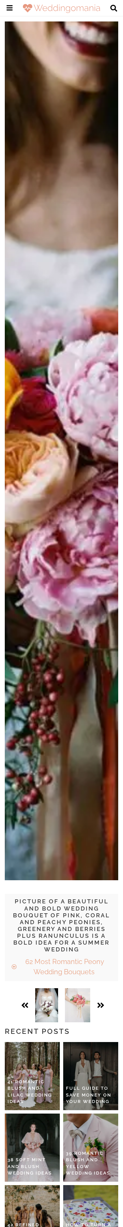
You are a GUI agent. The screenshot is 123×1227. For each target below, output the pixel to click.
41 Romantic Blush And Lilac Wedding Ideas (30, 1091)
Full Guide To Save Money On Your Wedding (88, 1095)
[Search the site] (113, 9)
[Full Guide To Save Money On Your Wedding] (90, 1076)
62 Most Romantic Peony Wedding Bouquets (64, 967)
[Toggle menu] (9, 9)
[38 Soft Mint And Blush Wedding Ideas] (32, 1148)
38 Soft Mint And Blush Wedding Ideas (30, 1166)
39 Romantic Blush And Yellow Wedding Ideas (88, 1163)
